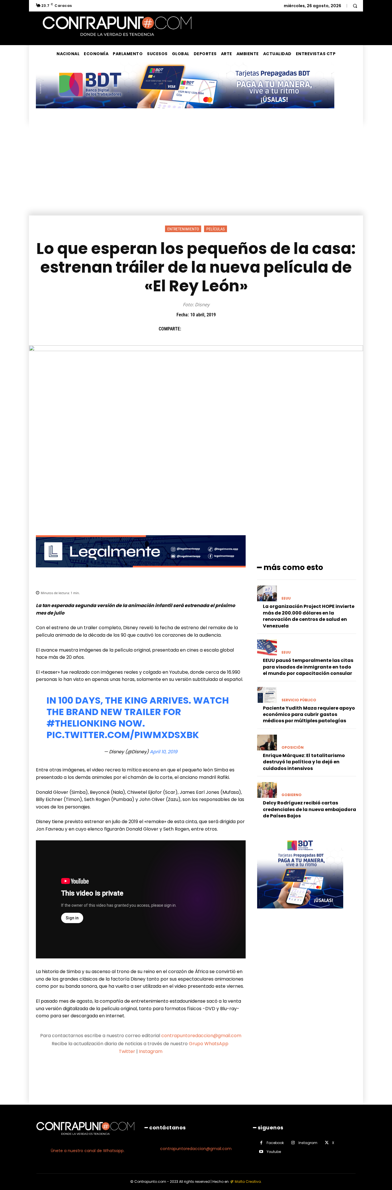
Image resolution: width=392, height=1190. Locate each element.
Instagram (150, 1051)
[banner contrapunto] (141, 572)
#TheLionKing (81, 723)
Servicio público (299, 700)
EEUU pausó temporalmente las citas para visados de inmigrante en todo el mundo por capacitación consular (308, 667)
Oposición (293, 747)
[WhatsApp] (228, 329)
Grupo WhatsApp (209, 1043)
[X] (201, 329)
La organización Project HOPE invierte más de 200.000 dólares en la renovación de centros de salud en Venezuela (308, 616)
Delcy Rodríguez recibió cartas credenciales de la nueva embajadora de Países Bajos (309, 809)
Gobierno (292, 795)
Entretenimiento (183, 229)
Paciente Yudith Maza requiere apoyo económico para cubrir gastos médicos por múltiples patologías (309, 714)
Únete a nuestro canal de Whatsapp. (88, 1151)
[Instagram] (293, 1142)
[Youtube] (261, 1151)
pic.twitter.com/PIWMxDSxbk (122, 734)
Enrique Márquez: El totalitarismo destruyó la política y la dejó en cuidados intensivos (304, 762)
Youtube (274, 1151)
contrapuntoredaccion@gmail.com (201, 1035)
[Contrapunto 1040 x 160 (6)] (185, 112)
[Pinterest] (214, 329)
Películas (215, 229)
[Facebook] (188, 329)
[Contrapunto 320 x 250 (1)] (300, 913)
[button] (355, 5)
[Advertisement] (196, 172)
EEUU (286, 598)
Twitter (127, 1051)
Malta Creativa (248, 1181)
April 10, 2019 (163, 751)
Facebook (275, 1142)
